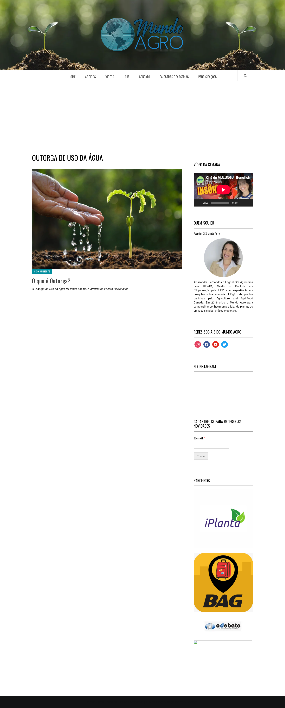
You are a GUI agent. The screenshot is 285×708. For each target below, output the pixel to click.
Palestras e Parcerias (174, 76)
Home (72, 76)
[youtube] (215, 344)
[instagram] (197, 344)
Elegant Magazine (167, 702)
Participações (207, 76)
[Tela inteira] (248, 203)
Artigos (90, 76)
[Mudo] (242, 203)
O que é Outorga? (51, 280)
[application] (223, 190)
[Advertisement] (142, 118)
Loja (126, 76)
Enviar (201, 456)
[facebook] (206, 344)
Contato (144, 76)
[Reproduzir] (199, 203)
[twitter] (224, 344)
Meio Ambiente (42, 271)
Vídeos (109, 76)
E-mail (199, 438)
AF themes (191, 702)
